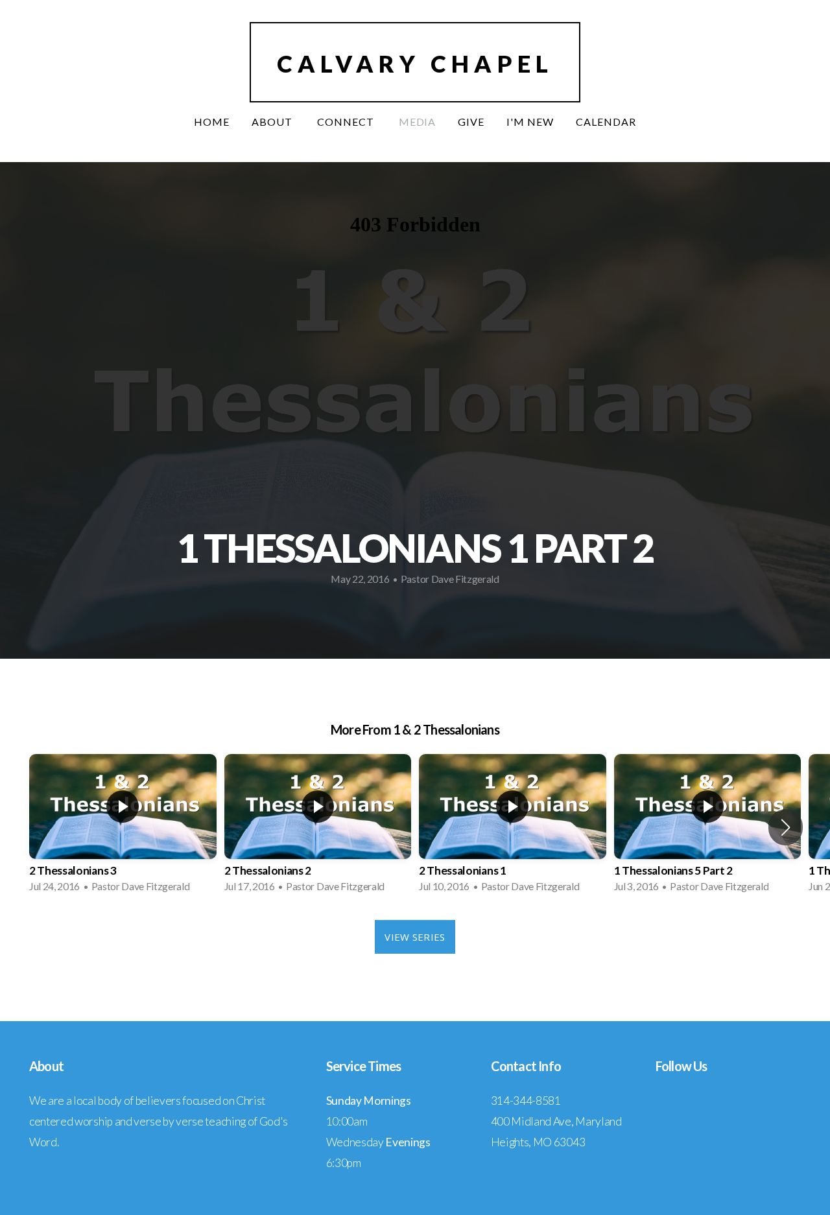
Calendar (606, 121)
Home (212, 121)
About (273, 121)
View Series (415, 936)
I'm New (530, 121)
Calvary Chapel (415, 63)
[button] (785, 827)
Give (471, 121)
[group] (123, 827)
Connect (347, 121)
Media (417, 121)
